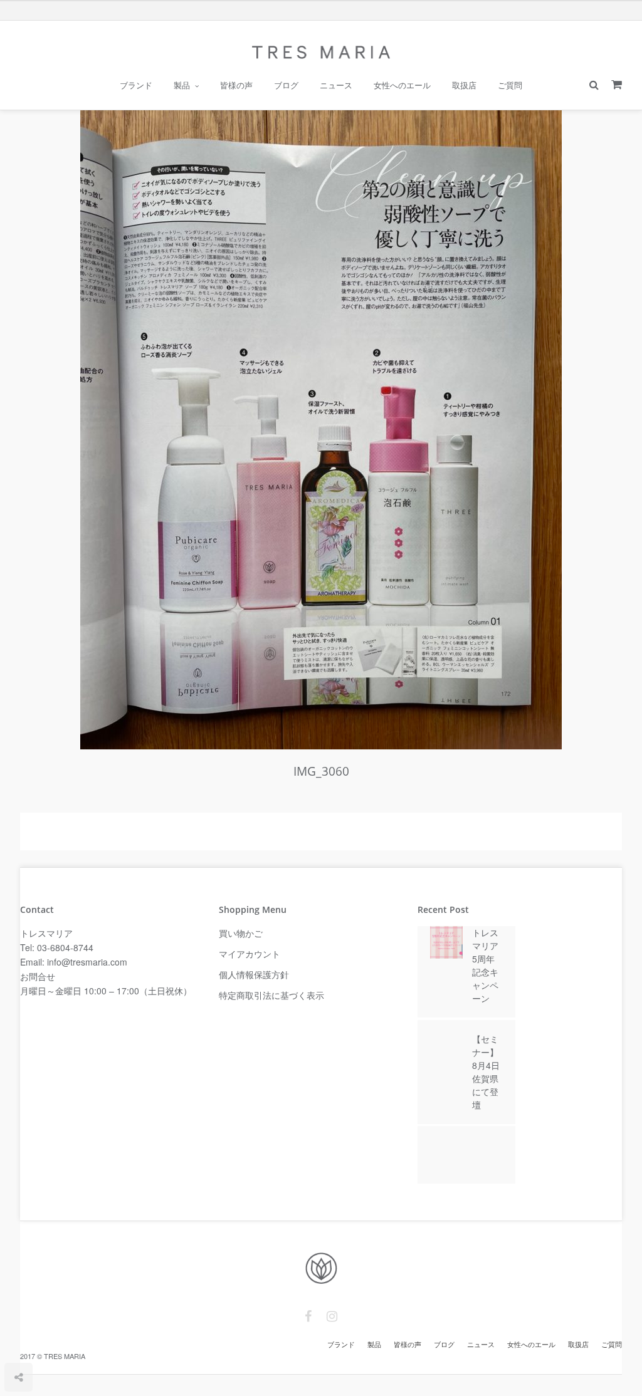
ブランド (136, 85)
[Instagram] (332, 1316)
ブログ (286, 85)
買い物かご (241, 933)
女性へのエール (402, 85)
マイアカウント (249, 953)
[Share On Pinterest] (56, 1340)
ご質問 (510, 85)
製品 (182, 85)
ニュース (336, 85)
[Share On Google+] (77, 1340)
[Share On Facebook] (19, 1340)
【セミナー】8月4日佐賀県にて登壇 (486, 1072)
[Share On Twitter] (37, 1340)
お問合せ (37, 976)
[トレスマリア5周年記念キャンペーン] (446, 947)
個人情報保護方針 (254, 974)
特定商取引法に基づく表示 (271, 995)
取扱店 (464, 85)
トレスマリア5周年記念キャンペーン (485, 965)
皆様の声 (236, 85)
